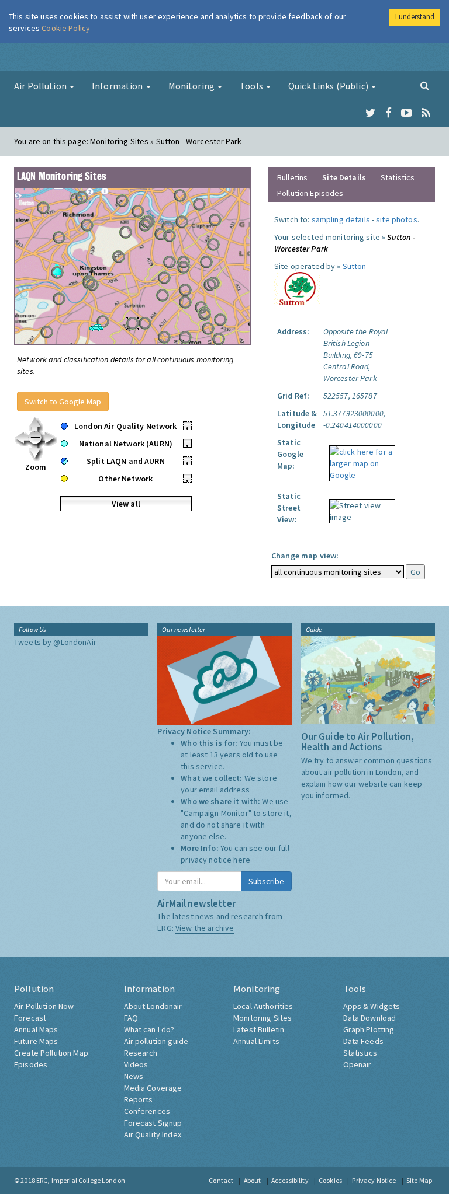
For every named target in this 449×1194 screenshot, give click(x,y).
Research (141, 1053)
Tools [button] (252, 86)
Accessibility (290, 1180)
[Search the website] (425, 85)
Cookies (330, 1180)
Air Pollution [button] (41, 86)
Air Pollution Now (44, 1006)
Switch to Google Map (63, 401)
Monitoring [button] (192, 86)
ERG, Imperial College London (80, 1180)
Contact (221, 1180)
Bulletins (292, 177)
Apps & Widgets (371, 1006)
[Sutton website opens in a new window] (297, 287)
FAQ (131, 1018)
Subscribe (266, 881)
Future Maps (36, 1041)
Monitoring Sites (262, 1018)
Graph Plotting (369, 1029)
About (252, 1180)
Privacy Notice (374, 1180)
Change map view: (305, 555)
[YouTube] (406, 113)
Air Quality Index (152, 1134)
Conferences (147, 1111)
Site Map (419, 1180)
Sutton (355, 266)
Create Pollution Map (51, 1053)
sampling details (341, 219)
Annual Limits (256, 1041)
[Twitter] (370, 113)
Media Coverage (153, 1088)
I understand (414, 17)
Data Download (369, 1018)
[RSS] (426, 113)
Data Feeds (363, 1041)
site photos (396, 219)
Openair (357, 1064)
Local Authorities (263, 1006)
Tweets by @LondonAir (55, 642)
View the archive (204, 928)
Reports (138, 1099)
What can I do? (149, 1029)
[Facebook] (388, 113)
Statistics (398, 177)
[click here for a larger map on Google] (359, 459)
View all (126, 503)
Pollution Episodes (310, 193)
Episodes (30, 1064)
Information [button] (118, 86)
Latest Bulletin (258, 1029)
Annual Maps (36, 1029)
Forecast (30, 1018)
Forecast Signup (153, 1123)
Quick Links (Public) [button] (329, 86)
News (134, 1076)
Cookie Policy (66, 28)
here (241, 859)
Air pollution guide (156, 1041)
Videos (136, 1064)
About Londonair (153, 1006)
